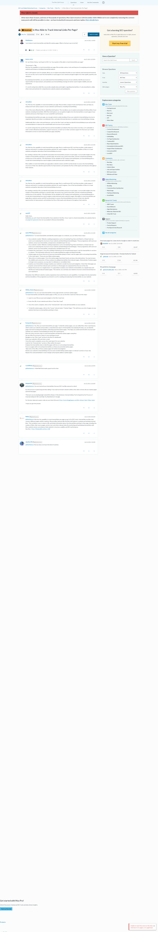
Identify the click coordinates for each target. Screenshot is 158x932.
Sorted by (104, 82)
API (108, 118)
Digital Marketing (110, 179)
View (103, 73)
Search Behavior (111, 206)
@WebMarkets (37, 233)
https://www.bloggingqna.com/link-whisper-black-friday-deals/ (77, 400)
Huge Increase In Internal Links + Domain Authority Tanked (118, 254)
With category (105, 87)
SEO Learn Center (111, 172)
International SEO (112, 151)
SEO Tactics (109, 125)
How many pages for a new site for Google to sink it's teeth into (119, 240)
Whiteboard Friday (112, 174)
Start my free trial (119, 43)
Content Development (113, 129)
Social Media (110, 195)
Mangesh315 (29, 383)
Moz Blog (109, 162)
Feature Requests (111, 225)
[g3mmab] (101, 256)
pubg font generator (33, 220)
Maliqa (27, 416)
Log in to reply (93, 34)
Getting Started (111, 108)
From (103, 77)
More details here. (92, 20)
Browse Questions (109, 69)
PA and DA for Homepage (108, 267)
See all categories (110, 232)
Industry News (111, 167)
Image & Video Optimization (114, 148)
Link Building (110, 136)
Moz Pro (23, 34)
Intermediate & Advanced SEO (115, 146)
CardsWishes (29, 365)
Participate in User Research (114, 227)
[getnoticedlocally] (101, 270)
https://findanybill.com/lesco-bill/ (40, 429)
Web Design (110, 190)
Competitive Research (113, 131)
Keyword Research (112, 134)
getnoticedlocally (108, 269)
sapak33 (28, 213)
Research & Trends (111, 200)
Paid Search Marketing (113, 193)
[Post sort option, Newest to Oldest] (84, 34)
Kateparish (28, 323)
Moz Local (109, 113)
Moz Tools (108, 104)
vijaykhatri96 (29, 442)
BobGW (105, 243)
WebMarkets (29, 40)
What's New (110, 120)
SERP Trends (110, 204)
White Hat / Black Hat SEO (114, 211)
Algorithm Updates (112, 209)
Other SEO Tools (111, 214)
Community (108, 158)
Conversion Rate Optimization (115, 188)
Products (3, 922)
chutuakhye (29, 102)
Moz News (110, 164)
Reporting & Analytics (113, 143)
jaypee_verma (29, 59)
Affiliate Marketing (112, 183)
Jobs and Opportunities (113, 169)
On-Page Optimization (113, 139)
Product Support (111, 223)
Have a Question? (109, 56)
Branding (109, 185)
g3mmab (105, 256)
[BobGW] (101, 243)
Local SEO (109, 153)
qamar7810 (28, 233)
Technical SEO (110, 141)
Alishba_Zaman (30, 290)
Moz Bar (109, 115)
